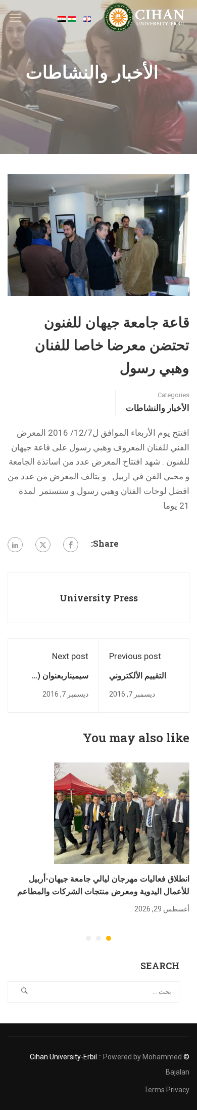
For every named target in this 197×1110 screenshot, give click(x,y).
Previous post (135, 656)
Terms (154, 1090)
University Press (99, 598)
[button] (108, 938)
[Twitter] (43, 544)
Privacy (177, 1090)
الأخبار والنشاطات (157, 407)
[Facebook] (70, 544)
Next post (70, 656)
